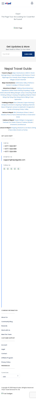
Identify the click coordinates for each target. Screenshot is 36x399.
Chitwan (21, 85)
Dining (34, 128)
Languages (29, 120)
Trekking (19, 88)
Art (10, 122)
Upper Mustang (29, 102)
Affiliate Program (7, 358)
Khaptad (8, 107)
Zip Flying (10, 97)
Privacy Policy (5, 362)
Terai (32, 75)
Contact (4, 353)
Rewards (4, 326)
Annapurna (5, 105)
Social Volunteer (21, 80)
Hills (15, 112)
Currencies (4, 372)
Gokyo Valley (24, 109)
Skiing (4, 97)
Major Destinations (18, 73)
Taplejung (25, 105)
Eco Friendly (13, 77)
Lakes (31, 112)
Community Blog (7, 322)
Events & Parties (23, 130)
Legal (3, 349)
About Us (4, 317)
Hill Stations (26, 75)
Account (4, 345)
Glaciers (3, 115)
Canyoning (28, 93)
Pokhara (30, 83)
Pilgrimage (5, 77)
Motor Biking (25, 97)
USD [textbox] (4, 377)
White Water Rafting (16, 90)
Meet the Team (6, 334)
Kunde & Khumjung (13, 109)
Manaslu (20, 102)
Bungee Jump (20, 93)
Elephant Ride (30, 95)
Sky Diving (17, 97)
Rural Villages (22, 77)
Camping (14, 95)
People (16, 120)
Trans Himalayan (16, 75)
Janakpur (15, 85)
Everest (8, 85)
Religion (22, 120)
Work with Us (5, 330)
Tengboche (30, 107)
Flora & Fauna (11, 115)
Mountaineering (27, 88)
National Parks (21, 115)
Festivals (5, 122)
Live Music (28, 128)
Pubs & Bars (12, 130)
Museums (21, 128)
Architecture (22, 124)
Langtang (18, 105)
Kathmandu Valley (21, 83)
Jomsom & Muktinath (19, 107)
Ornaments (13, 124)
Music (14, 122)
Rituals (30, 122)
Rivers (26, 112)
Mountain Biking (9, 93)
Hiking (9, 95)
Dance (19, 122)
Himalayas (20, 112)
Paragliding (21, 95)
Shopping (14, 128)
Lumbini (27, 85)
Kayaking (26, 90)
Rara (15, 102)
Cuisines (24, 122)
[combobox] (10, 376)
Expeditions (5, 90)
